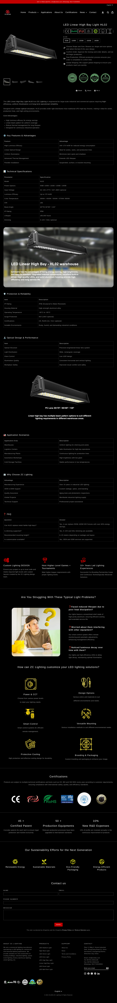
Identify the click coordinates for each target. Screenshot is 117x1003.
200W (89, 40)
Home (23, 12)
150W (81, 40)
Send (58, 924)
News (83, 12)
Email (62, 890)
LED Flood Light (44, 966)
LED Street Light (44, 954)
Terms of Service (80, 930)
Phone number (10, 899)
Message (7, 908)
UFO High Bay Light (45, 960)
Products (33, 12)
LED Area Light (44, 957)
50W (66, 40)
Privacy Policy (67, 930)
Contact (92, 12)
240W (96, 40)
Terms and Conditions (69, 954)
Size (65, 37)
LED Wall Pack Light (46, 969)
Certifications (71, 12)
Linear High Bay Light (46, 963)
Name (5, 890)
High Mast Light (44, 950)
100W (74, 40)
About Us (59, 12)
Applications (46, 12)
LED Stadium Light (45, 947)
